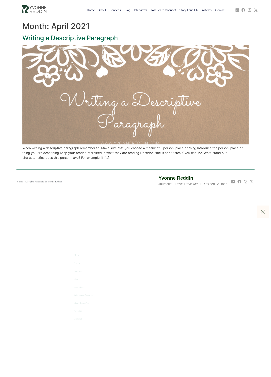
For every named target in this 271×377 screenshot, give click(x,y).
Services (115, 10)
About (102, 10)
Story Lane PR (188, 10)
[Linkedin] (237, 10)
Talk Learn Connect (163, 10)
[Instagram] (249, 10)
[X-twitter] (256, 10)
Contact (220, 10)
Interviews (140, 10)
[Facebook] (243, 10)
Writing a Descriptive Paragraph (70, 38)
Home (91, 10)
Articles (207, 10)
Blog (127, 10)
